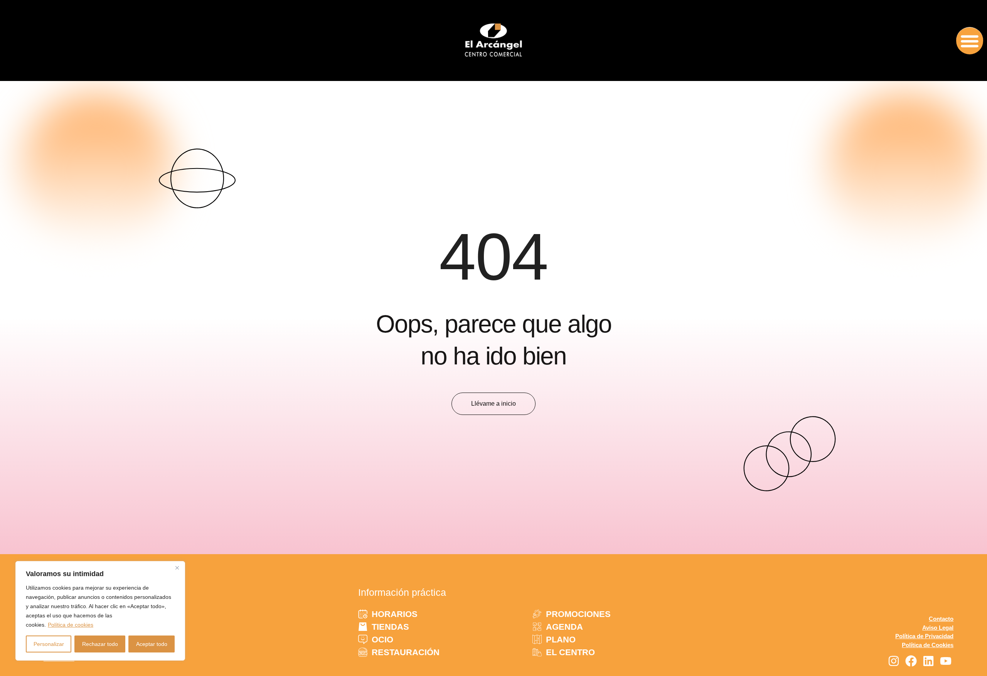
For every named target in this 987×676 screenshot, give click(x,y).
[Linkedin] (928, 661)
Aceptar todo (151, 644)
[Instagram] (893, 661)
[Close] (177, 567)
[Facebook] (911, 661)
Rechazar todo (100, 644)
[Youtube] (945, 661)
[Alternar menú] (969, 40)
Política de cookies (70, 625)
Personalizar (49, 644)
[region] (100, 611)
